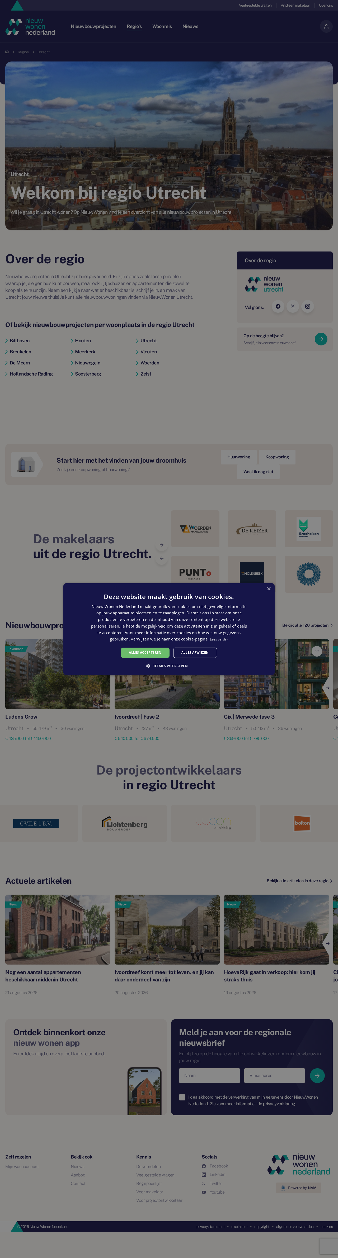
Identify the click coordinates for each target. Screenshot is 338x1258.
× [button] (269, 589)
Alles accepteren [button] (145, 652)
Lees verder (219, 639)
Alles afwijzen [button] (195, 652)
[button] (169, 665)
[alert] (169, 629)
